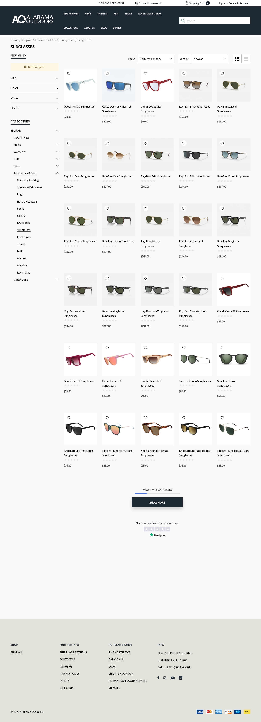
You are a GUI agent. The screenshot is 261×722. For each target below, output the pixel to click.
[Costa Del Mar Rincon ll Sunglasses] (118, 85)
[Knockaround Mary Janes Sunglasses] (118, 429)
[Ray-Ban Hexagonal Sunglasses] (195, 219)
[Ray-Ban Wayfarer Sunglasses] (233, 219)
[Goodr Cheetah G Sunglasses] (157, 359)
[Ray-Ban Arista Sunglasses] (80, 219)
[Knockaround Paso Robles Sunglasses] (195, 429)
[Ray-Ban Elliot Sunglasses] (195, 154)
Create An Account (239, 3)
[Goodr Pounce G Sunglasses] (118, 359)
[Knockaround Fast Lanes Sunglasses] (80, 429)
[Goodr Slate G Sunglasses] (80, 359)
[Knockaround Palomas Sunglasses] (157, 429)
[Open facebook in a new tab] (158, 677)
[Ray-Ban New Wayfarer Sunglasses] (157, 289)
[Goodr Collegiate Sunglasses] (157, 85)
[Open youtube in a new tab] (173, 677)
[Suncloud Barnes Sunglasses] (233, 359)
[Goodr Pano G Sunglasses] (80, 85)
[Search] (182, 20)
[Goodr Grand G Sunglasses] (233, 289)
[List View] (245, 58)
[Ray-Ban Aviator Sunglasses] (233, 85)
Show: (131, 58)
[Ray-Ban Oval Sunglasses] (80, 154)
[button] (146, 3)
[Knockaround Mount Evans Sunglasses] (233, 429)
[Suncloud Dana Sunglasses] (195, 359)
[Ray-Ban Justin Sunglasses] (118, 219)
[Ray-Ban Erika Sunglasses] (195, 85)
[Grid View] (237, 58)
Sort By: (184, 58)
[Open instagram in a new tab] (165, 677)
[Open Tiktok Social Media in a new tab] (181, 677)
